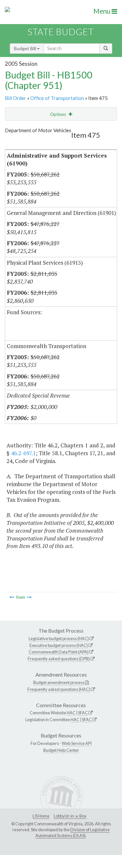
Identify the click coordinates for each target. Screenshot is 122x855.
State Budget (61, 31)
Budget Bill (25, 48)
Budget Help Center (61, 750)
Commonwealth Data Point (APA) (58, 651)
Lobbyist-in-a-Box (70, 816)
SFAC (83, 712)
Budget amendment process (59, 682)
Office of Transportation (57, 98)
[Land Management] (29, 597)
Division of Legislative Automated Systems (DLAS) (72, 832)
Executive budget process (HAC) (59, 645)
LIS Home (41, 816)
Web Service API (77, 743)
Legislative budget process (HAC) (59, 638)
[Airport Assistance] (11, 597)
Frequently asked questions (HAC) (58, 689)
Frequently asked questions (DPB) (59, 658)
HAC (71, 712)
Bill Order (15, 98)
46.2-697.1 (23, 453)
